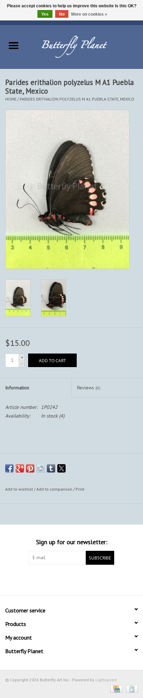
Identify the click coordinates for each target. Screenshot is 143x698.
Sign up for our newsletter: (71, 542)
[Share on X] (61, 468)
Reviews (88, 387)
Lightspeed (106, 679)
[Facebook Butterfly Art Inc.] (59, 579)
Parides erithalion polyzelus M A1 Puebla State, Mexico (77, 99)
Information (17, 387)
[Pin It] (30, 468)
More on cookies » (89, 14)
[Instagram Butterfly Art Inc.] (84, 579)
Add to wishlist (19, 489)
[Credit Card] (115, 688)
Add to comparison (54, 489)
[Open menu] (13, 45)
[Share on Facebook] (9, 468)
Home (10, 99)
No (62, 14)
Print (80, 489)
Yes (45, 14)
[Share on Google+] (20, 468)
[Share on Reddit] (40, 468)
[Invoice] (131, 688)
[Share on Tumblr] (51, 468)
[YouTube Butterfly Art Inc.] (71, 579)
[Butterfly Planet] (85, 46)
